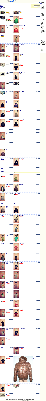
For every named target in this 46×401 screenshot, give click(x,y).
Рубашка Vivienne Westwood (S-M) (21, 54)
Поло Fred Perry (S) (7, 235)
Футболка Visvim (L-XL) (7, 357)
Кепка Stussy (7, 72)
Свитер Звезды (6, 25)
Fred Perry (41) (6, 394)
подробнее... (16, 23)
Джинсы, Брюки (1, 6)
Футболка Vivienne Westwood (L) (34, 357)
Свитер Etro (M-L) (6, 149)
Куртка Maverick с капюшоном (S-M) (21, 184)
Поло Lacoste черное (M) (2, 243)
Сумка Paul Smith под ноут (7, 92)
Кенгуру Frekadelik (21, 110)
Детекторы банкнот (42, 9)
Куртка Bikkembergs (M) (21, 158)
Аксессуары (1, 5)
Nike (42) (15, 393)
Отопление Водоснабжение (42, 26)
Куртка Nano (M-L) (7, 194)
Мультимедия (42, 23)
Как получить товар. (42, 2)
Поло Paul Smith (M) (21, 243)
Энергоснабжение (42, 42)
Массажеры (42, 13)
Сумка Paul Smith (7, 11)
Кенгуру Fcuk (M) (7, 110)
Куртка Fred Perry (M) (2, 168)
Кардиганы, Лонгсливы (42, 19)
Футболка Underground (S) (2, 348)
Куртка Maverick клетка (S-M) (7, 185)
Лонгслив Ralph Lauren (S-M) (7, 102)
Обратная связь (42, 1)
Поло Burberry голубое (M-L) (2, 35)
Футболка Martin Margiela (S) (7, 329)
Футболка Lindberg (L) (7, 319)
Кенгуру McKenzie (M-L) (7, 120)
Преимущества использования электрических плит (42, 30)
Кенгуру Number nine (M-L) (2, 129)
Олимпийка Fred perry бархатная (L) (2, 142)
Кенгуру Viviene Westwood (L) (17, 132)
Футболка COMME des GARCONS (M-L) (21, 44)
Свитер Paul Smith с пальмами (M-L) (2, 159)
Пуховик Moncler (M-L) (2, 215)
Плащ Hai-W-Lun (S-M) (2, 203)
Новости (41, 24)
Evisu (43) (20, 384)
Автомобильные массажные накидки (42, 6)
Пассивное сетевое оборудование (42, 27)
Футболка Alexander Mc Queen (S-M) (7, 263)
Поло (0, 8)
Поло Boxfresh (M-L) (21, 215)
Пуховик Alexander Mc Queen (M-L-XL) (7, 207)
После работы (42, 28)
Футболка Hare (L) (21, 309)
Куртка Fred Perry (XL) (16, 167)
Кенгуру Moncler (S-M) (21, 119)
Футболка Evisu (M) (2, 300)
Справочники (42, 34)
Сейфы (41, 32)
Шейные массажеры (42, 39)
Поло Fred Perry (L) (21, 224)
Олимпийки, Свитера (2, 7)
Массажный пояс (42, 15)
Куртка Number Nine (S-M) (17, 193)
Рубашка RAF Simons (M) (7, 254)
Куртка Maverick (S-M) (2, 171)
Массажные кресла (42, 14)
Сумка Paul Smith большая (21, 11)
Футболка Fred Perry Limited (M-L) (7, 310)
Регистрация (43, 45)
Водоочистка (42, 40)
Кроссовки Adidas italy (7, 63)
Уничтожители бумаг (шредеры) (42, 37)
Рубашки (42, 22)
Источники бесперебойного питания (43, 41)
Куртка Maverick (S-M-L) (2, 175)
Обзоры (41, 25)
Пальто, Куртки (42, 21)
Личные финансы (42, 12)
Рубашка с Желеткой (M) (22, 72)
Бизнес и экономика (42, 7)
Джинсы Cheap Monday (7, 17)
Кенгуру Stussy (7, 133)
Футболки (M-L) (7, 384)
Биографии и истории (43, 8)
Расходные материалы (43, 31)
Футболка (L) (20, 262)
